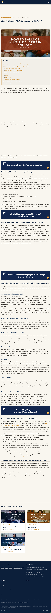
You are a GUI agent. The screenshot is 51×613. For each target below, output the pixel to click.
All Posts (28, 583)
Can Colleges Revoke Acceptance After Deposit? (12, 526)
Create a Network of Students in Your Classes (14, 70)
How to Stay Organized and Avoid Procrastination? (14, 81)
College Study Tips (6, 17)
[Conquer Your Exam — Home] (7, 2)
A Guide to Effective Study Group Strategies (35, 567)
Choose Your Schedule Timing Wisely (12, 68)
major (2, 180)
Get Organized (8, 75)
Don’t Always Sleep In (9, 73)
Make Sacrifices (8, 77)
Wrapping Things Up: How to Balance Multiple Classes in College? (17, 83)
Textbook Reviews (4, 590)
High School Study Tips (5, 583)
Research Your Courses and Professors (13, 79)
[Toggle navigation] (49, 2)
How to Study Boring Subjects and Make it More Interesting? (38, 526)
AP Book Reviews (4, 587)
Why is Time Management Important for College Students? (16, 64)
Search (27, 589)
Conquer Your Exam (6, 565)
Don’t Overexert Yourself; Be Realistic (12, 72)
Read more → (10, 529)
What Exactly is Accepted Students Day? (12, 549)
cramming (21, 456)
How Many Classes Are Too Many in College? (13, 63)
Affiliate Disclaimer (30, 587)
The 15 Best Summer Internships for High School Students (37, 572)
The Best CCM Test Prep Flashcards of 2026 (35, 574)
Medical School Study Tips (6, 589)
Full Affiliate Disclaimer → (23, 602)
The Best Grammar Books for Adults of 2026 (35, 576)
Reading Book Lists (5, 594)
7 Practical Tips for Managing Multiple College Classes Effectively (17, 66)
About (27, 585)
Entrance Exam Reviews (6, 592)
